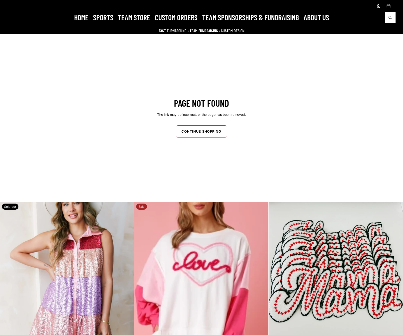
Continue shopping (201, 131)
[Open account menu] (378, 6)
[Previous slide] (7, 269)
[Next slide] (127, 269)
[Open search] (390, 17)
